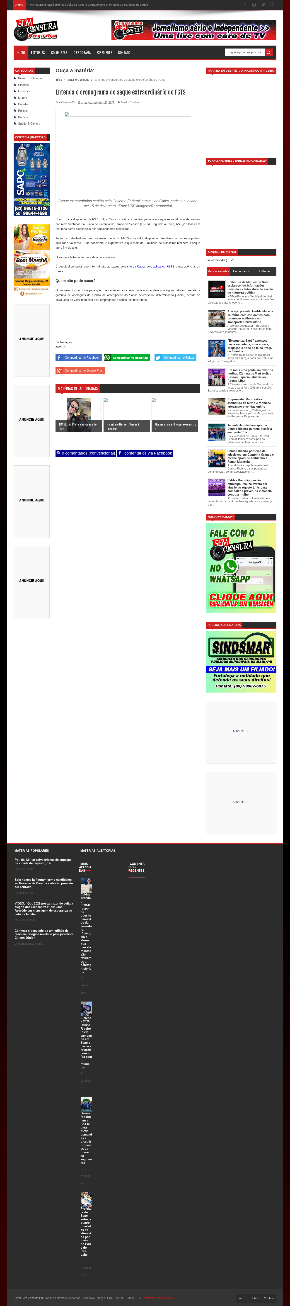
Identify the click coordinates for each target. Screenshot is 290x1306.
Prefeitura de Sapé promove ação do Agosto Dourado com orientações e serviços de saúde (89, 4)
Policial (23, 110)
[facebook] (245, 5)
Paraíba (23, 104)
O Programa (82, 52)
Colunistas (59, 52)
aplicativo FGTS (163, 266)
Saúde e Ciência (29, 123)
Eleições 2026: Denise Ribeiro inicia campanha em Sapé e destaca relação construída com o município (86, 1042)
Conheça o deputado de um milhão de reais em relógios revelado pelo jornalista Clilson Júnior (44, 934)
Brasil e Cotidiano (30, 78)
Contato (124, 52)
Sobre (254, 1298)
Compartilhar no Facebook (82, 357)
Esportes (24, 91)
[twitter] (263, 5)
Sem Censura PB (32, 1298)
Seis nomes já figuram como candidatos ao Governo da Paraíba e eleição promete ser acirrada (44, 883)
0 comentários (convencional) (88, 453)
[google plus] (272, 5)
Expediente (104, 52)
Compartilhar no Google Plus (84, 370)
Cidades (23, 85)
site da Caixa (136, 266)
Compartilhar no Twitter (179, 357)
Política (23, 117)
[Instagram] (254, 5)
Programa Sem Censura (158, 1298)
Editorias (38, 52)
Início (21, 52)
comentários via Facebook (147, 453)
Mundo (22, 98)
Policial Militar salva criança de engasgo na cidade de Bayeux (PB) (43, 861)
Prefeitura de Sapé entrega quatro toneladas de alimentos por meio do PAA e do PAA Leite (86, 1231)
